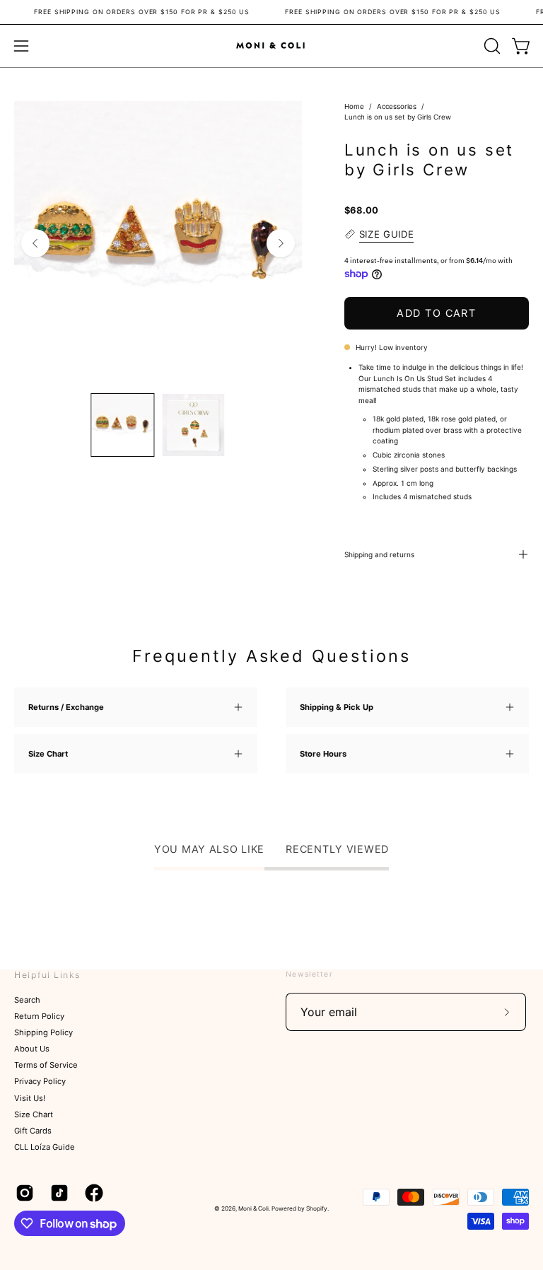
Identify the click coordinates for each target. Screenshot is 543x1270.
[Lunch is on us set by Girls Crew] (122, 425)
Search (27, 1000)
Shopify (316, 1208)
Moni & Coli (253, 1208)
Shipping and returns (379, 554)
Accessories (396, 106)
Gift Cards (33, 1131)
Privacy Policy (40, 1082)
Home (354, 106)
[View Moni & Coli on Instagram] (22, 1193)
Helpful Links (47, 974)
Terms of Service (46, 1066)
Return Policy (39, 1016)
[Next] (281, 243)
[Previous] (35, 243)
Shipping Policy (43, 1033)
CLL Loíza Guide (44, 1147)
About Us (31, 1049)
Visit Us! (29, 1098)
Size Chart (33, 1114)
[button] (491, 46)
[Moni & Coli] (271, 45)
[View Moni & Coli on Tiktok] (57, 1193)
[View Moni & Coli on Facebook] (91, 1193)
